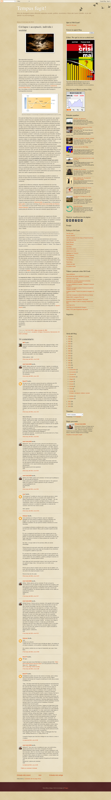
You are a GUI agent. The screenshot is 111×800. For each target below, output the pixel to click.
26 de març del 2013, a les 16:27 (31, 576)
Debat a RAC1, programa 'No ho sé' (75, 297)
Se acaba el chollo (71, 266)
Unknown (25, 515)
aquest (57, 305)
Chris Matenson (70, 255)
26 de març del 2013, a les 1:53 (31, 411)
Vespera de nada (70, 264)
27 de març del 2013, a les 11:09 (31, 668)
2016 (69, 360)
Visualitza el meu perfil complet (74, 434)
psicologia (24, 333)
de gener (71, 398)
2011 (69, 404)
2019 (69, 353)
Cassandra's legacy (71, 248)
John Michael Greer (71, 240)
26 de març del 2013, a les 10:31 (31, 510)
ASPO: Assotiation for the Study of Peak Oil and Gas (79, 238)
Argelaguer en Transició (72, 253)
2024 (69, 341)
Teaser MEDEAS (70, 274)
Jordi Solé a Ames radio (72, 278)
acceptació (34, 332)
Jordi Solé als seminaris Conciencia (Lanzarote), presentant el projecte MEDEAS (78, 281)
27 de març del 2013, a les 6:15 (31, 633)
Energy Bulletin (70, 257)
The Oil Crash (69, 233)
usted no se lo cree (71, 251)
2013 (69, 367)
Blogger (66, 788)
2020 (69, 351)
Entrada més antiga (56, 775)
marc (24, 494)
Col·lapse (40, 332)
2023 (69, 343)
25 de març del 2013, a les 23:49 (31, 359)
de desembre (72, 369)
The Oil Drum (69, 259)
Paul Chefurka (69, 244)
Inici (40, 775)
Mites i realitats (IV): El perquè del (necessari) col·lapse (82, 178)
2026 (69, 336)
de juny (71, 384)
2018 (69, 355)
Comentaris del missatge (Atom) (33, 778)
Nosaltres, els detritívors (79, 118)
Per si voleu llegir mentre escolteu (31, 666)
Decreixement (53, 332)
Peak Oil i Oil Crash (71, 25)
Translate (78, 416)
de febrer (71, 396)
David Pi (25, 381)
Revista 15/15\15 (70, 235)
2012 (69, 401)
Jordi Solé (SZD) (27, 364)
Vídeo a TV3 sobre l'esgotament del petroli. (77, 309)
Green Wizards (70, 242)
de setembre (72, 376)
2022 (69, 346)
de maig (71, 386)
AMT (24, 342)
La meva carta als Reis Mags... (81, 147)
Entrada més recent (24, 775)
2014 (69, 365)
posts (40, 202)
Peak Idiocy (69, 262)
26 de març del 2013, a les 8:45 (31, 436)
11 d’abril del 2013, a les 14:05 (30, 765)
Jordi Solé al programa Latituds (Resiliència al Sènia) (79, 295)
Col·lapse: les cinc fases (79, 169)
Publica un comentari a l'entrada (29, 768)
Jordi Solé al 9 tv (70, 305)
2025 (69, 339)
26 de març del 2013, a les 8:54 (31, 470)
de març (71, 391)
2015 (69, 363)
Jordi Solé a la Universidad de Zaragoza (76, 307)
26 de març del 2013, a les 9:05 (31, 489)
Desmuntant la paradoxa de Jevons (82, 187)
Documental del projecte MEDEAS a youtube (77, 276)
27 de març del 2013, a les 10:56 (31, 651)
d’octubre (71, 374)
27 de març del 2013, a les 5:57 (31, 596)
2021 (69, 348)
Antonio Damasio (23, 207)
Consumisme (46, 332)
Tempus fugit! (31, 7)
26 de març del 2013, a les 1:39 (31, 376)
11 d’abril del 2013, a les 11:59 (30, 740)
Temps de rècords (77, 206)
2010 (69, 406)
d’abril (71, 388)
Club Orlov (69, 246)
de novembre (72, 372)
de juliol (71, 381)
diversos (36, 202)
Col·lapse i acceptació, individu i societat (83, 138)
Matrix (28, 270)
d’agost (71, 379)
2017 (69, 358)
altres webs (22, 204)
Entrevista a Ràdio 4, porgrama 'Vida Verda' (77, 299)
